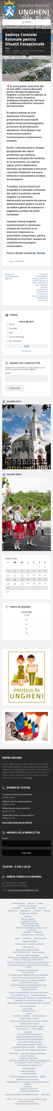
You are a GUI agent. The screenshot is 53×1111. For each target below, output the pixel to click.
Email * (8, 373)
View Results (26, 351)
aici (30, 777)
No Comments (15, 341)
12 (22, 575)
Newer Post (9, 274)
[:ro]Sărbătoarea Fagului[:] (12, 277)
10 (8, 575)
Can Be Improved (16, 337)
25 (15, 584)
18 (15, 579)
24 (8, 584)
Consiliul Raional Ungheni (21, 1099)
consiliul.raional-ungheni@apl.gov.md (23, 890)
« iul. (7, 592)
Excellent (13, 328)
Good (11, 324)
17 (8, 579)
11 (15, 575)
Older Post (43, 274)
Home (7, 50)
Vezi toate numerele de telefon (17, 822)
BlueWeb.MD (34, 1104)
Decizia (41, 253)
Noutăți (16, 50)
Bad (11, 332)
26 (22, 584)
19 (22, 579)
